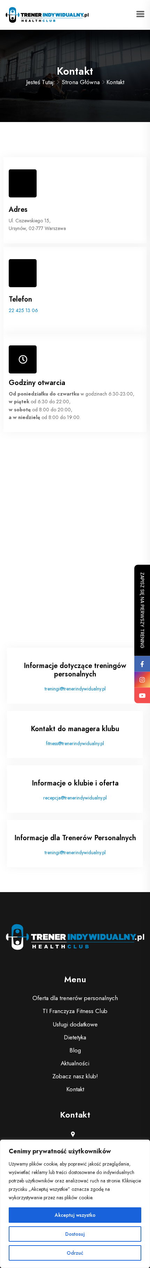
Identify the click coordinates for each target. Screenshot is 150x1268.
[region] (75, 1204)
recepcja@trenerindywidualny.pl (75, 797)
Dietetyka (75, 1037)
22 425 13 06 (23, 310)
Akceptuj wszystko (75, 1215)
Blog (75, 1050)
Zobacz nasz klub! (75, 1076)
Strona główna (81, 82)
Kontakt (75, 1089)
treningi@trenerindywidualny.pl (75, 688)
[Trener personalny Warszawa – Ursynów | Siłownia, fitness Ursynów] (47, 14)
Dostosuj (75, 1233)
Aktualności (75, 1063)
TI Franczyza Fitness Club (75, 1011)
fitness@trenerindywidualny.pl (75, 743)
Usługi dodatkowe (75, 1024)
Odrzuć (75, 1252)
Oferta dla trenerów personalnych (75, 998)
